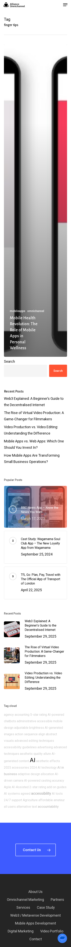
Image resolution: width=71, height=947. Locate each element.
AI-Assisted (20, 787)
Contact (35, 939)
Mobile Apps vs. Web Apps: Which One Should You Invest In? (34, 444)
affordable (45, 800)
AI (32, 760)
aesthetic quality (31, 754)
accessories (20, 767)
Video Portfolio (51, 931)
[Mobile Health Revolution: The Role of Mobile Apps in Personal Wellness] (35, 200)
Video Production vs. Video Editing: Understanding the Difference (31, 430)
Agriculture (30, 800)
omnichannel (35, 311)
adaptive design (29, 774)
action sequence (26, 734)
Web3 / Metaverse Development (35, 915)
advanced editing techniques (34, 741)
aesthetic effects (48, 761)
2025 (7, 767)
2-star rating (37, 787)
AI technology (47, 767)
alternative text (27, 806)
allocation (47, 774)
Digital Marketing (21, 931)
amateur (59, 800)
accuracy (58, 780)
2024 (33, 767)
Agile (7, 787)
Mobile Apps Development (35, 923)
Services (23, 907)
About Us (35, 892)
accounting (22, 715)
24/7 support (13, 800)
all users (10, 806)
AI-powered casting (37, 780)
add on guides (56, 787)
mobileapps (17, 311)
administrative (26, 721)
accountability (48, 806)
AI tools (57, 793)
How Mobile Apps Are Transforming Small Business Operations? (32, 458)
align (41, 734)
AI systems (12, 793)
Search (9, 361)
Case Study (46, 907)
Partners (57, 899)
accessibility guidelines (20, 747)
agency (9, 715)
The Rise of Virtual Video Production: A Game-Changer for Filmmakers (34, 416)
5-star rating (38, 715)
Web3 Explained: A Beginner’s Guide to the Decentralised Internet (34, 401)
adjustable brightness (29, 728)
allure (47, 754)
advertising (45, 747)
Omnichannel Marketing (25, 899)
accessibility (41, 793)
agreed (25, 793)
